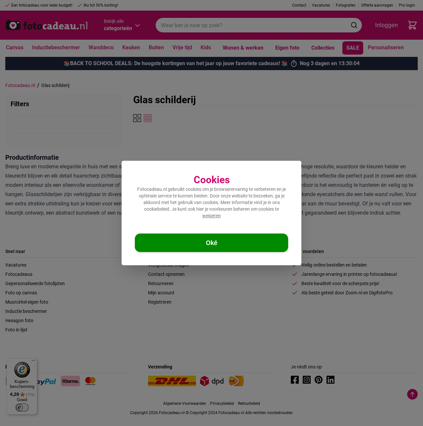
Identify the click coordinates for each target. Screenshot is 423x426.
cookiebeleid (156, 209)
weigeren (211, 215)
